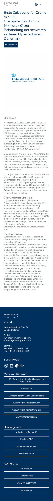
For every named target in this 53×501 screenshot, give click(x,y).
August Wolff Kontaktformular (26, 409)
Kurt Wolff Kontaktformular (26, 402)
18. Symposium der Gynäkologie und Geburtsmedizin (26, 380)
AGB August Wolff (26, 482)
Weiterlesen (11, 44)
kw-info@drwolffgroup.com (17, 337)
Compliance (26, 490)
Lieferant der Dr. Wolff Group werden (27, 395)
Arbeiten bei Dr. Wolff (26, 432)
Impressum (26, 468)
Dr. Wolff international (26, 416)
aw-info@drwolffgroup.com (17, 340)
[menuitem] (40, 4)
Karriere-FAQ (26, 439)
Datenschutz (27, 475)
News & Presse (26, 453)
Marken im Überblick (26, 446)
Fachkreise (26, 388)
